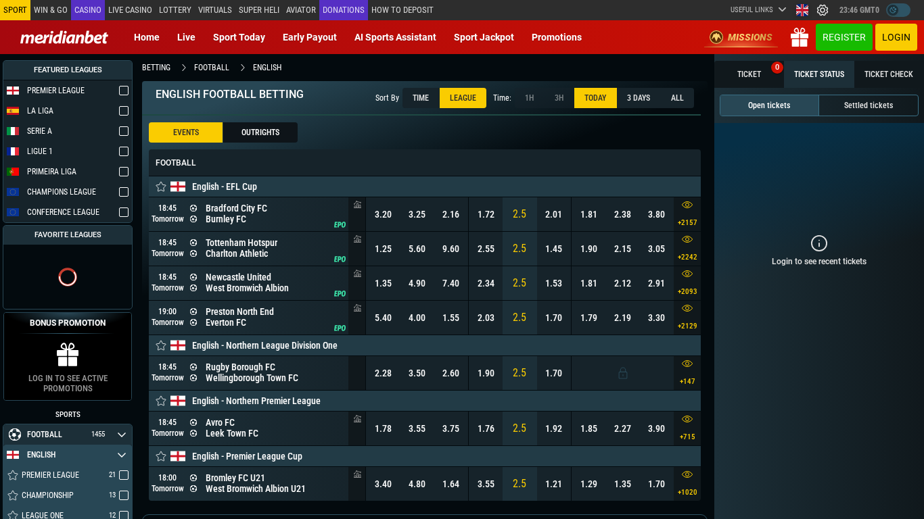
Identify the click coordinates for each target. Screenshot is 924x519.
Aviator (301, 10)
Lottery (175, 10)
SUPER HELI (259, 10)
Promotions (557, 37)
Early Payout (310, 37)
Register (844, 37)
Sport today (239, 37)
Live (186, 37)
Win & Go (51, 10)
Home (147, 37)
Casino (87, 10)
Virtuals (215, 10)
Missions (750, 37)
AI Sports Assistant (395, 37)
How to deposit (402, 10)
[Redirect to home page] (64, 37)
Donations (344, 10)
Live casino (130, 10)
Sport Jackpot (484, 37)
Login (896, 37)
